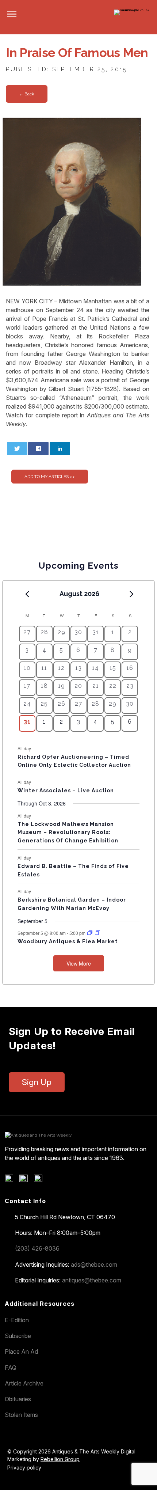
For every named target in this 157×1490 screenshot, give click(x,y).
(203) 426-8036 (37, 1248)
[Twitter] (26, 1180)
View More (78, 963)
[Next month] (131, 594)
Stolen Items (21, 1414)
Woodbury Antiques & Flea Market (68, 941)
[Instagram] (40, 1180)
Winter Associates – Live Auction (66, 790)
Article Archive (24, 1383)
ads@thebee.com (94, 1264)
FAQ (10, 1367)
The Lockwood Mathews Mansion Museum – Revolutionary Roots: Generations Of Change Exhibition (68, 832)
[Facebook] (11, 1180)
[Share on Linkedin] (60, 448)
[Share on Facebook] (38, 448)
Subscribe (18, 1335)
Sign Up (36, 1082)
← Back (26, 93)
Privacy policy (24, 1467)
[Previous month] (27, 594)
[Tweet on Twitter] (17, 448)
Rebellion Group (60, 1459)
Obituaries (18, 1399)
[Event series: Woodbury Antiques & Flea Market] (90, 933)
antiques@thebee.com (91, 1280)
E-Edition (17, 1320)
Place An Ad (21, 1351)
